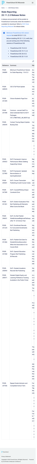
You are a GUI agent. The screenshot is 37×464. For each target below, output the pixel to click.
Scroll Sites (6, 461)
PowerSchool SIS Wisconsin (15, 2)
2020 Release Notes (13, 8)
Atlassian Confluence (15, 461)
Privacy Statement (6, 456)
